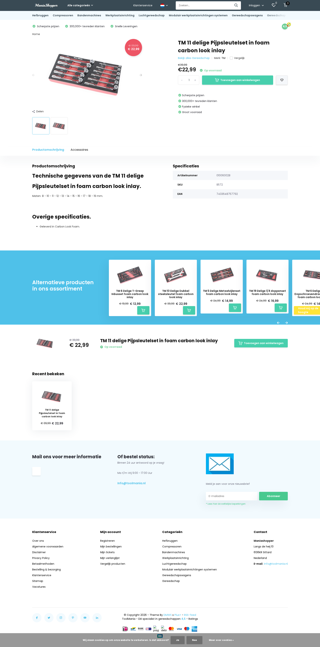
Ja (177, 640)
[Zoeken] (236, 5)
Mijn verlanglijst (110, 558)
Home (36, 34)
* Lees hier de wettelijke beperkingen (226, 503)
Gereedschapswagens (247, 15)
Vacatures (39, 587)
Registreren (107, 541)
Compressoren (63, 15)
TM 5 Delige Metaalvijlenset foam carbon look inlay (221, 292)
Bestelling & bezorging (46, 569)
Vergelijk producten (112, 564)
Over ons (38, 541)
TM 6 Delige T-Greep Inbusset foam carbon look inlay (129, 294)
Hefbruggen (40, 15)
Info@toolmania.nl (131, 483)
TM (223, 58)
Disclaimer (39, 552)
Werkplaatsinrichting (119, 15)
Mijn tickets (107, 552)
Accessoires (79, 150)
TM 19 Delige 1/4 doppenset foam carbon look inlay (267, 292)
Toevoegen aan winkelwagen (240, 80)
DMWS (168, 615)
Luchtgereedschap (152, 15)
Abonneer (273, 496)
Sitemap (37, 581)
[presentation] (33, 75)
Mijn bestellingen (111, 546)
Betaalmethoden (43, 564)
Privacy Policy (41, 558)
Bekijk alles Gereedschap (194, 58)
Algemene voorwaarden (47, 546)
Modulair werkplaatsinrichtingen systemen (198, 15)
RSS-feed (190, 615)
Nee (194, 640)
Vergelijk (239, 58)
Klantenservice (142, 5)
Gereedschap (276, 15)
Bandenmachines (89, 15)
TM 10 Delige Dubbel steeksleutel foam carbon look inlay (176, 294)
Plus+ (177, 615)
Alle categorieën (78, 5)
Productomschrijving (48, 150)
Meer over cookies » (221, 640)
